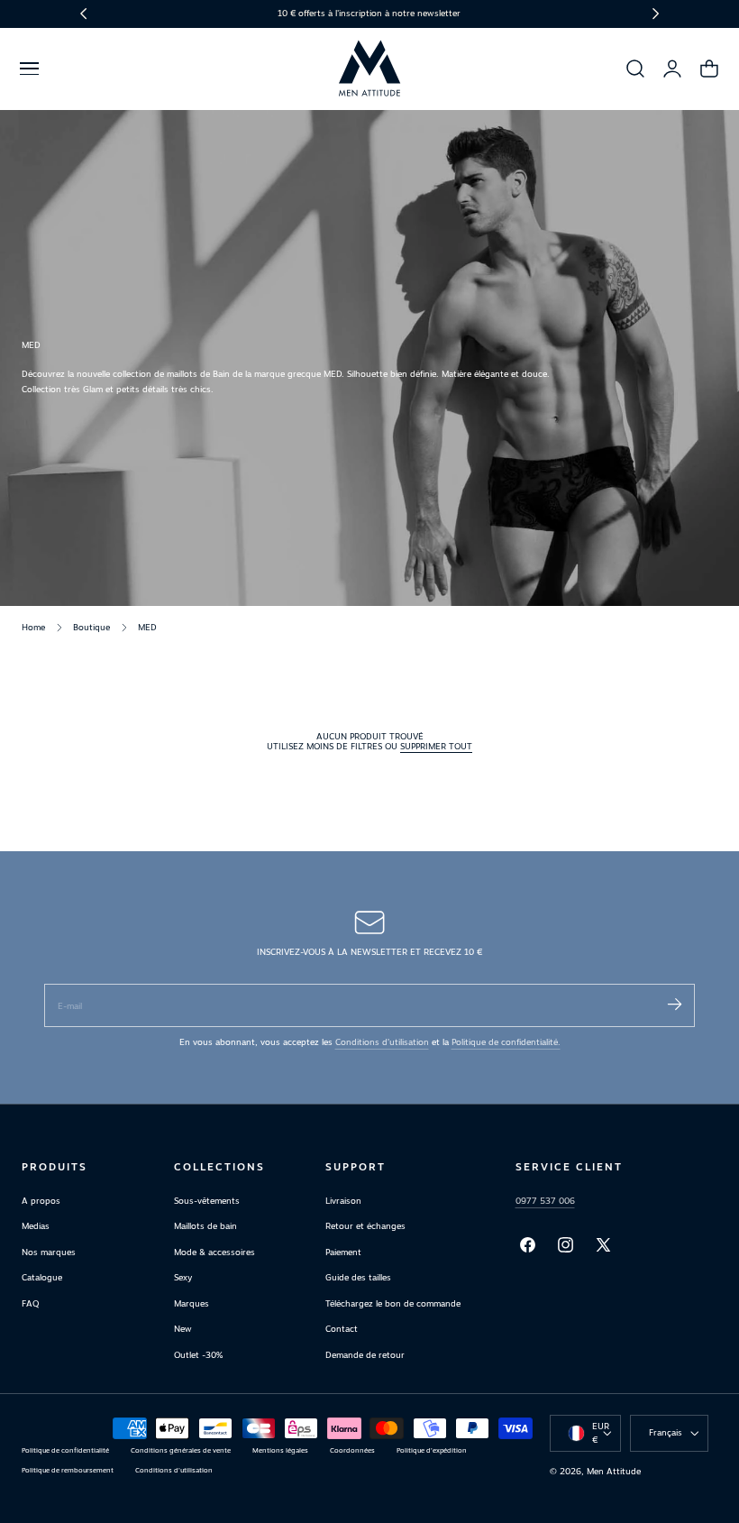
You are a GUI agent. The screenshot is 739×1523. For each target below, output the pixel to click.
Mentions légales (280, 1450)
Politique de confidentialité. (506, 1042)
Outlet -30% (198, 1355)
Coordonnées (352, 1450)
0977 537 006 (545, 1200)
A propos (41, 1200)
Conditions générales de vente (181, 1450)
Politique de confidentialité (65, 1450)
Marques (191, 1303)
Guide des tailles (358, 1278)
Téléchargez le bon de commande (393, 1303)
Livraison (343, 1200)
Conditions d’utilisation (382, 1042)
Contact (341, 1329)
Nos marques (49, 1252)
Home (33, 627)
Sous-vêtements (207, 1200)
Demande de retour (365, 1355)
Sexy (183, 1278)
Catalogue (42, 1278)
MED (147, 627)
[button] (29, 68)
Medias (36, 1227)
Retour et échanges (365, 1227)
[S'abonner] (674, 1004)
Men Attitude (614, 1471)
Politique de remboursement (68, 1470)
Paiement (343, 1252)
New (183, 1329)
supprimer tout (436, 746)
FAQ (30, 1303)
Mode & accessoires (214, 1252)
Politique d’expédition (432, 1450)
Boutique (91, 627)
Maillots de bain (205, 1227)
